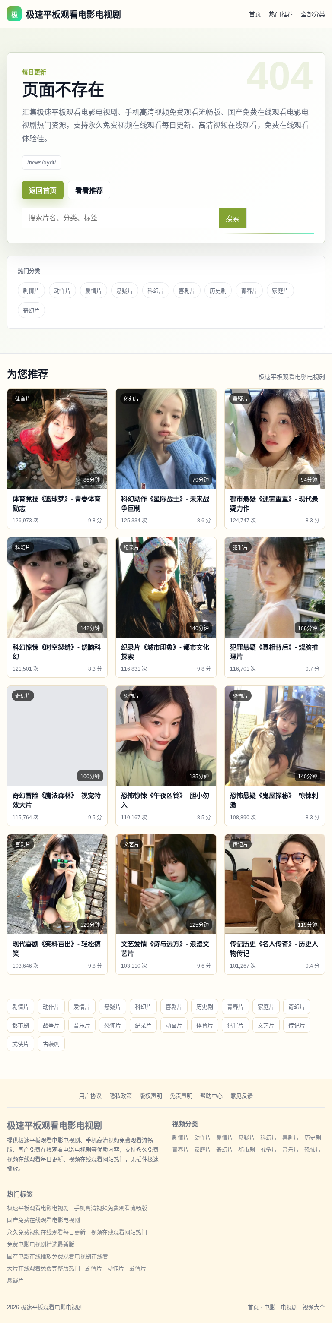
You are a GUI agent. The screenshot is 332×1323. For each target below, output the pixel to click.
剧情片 (31, 290)
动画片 (174, 1025)
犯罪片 (235, 1025)
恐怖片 (112, 1025)
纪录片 (143, 1025)
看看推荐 (89, 190)
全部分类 (313, 14)
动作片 (62, 290)
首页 (255, 14)
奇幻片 (31, 310)
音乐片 (81, 1025)
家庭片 (280, 290)
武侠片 (20, 1044)
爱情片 (93, 290)
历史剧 (218, 290)
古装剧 (51, 1044)
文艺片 (266, 1025)
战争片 (51, 1025)
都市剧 (20, 1025)
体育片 (204, 1025)
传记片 (296, 1025)
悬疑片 (124, 290)
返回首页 (43, 190)
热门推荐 (281, 14)
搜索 (232, 218)
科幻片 (155, 290)
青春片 (249, 290)
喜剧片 (187, 290)
